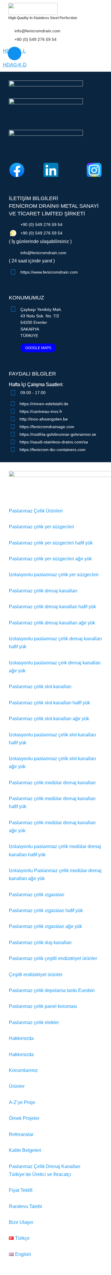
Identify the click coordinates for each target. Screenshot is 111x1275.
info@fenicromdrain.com (37, 31)
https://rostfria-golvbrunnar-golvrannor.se (58, 434)
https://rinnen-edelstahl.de (44, 403)
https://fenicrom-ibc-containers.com (53, 449)
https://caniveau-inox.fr (41, 411)
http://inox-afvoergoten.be (44, 419)
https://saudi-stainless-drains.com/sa (54, 442)
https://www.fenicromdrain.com (49, 272)
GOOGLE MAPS (38, 348)
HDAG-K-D (15, 64)
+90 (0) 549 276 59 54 (36, 39)
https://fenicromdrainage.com (47, 426)
